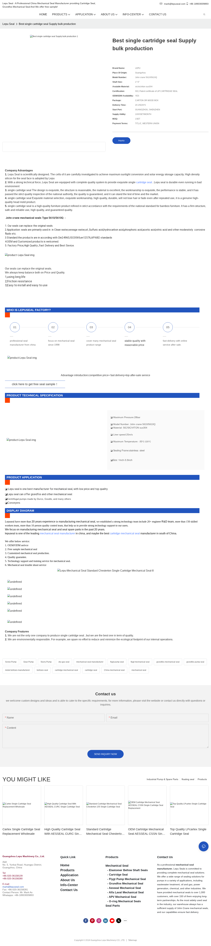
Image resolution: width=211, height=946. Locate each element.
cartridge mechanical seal (125, 533)
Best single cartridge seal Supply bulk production (47, 24)
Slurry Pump (46, 662)
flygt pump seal (117, 662)
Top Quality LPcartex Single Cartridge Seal (188, 831)
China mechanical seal (114, 670)
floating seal (188, 779)
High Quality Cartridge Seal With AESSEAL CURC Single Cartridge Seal (63, 832)
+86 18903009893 (199, 3)
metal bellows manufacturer (17, 670)
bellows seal (42, 670)
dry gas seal (64, 662)
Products (202, 779)
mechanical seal (139, 670)
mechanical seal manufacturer (57, 533)
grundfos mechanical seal (168, 662)
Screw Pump (10, 662)
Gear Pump (28, 662)
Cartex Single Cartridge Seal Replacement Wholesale (21, 831)
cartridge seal (144, 182)
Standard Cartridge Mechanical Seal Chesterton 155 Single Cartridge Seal (104, 832)
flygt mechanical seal (140, 662)
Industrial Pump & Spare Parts (162, 779)
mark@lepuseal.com (13, 886)
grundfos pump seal (195, 662)
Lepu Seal (8, 24)
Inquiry (121, 140)
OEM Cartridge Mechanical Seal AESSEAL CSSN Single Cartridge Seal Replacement (147, 832)
